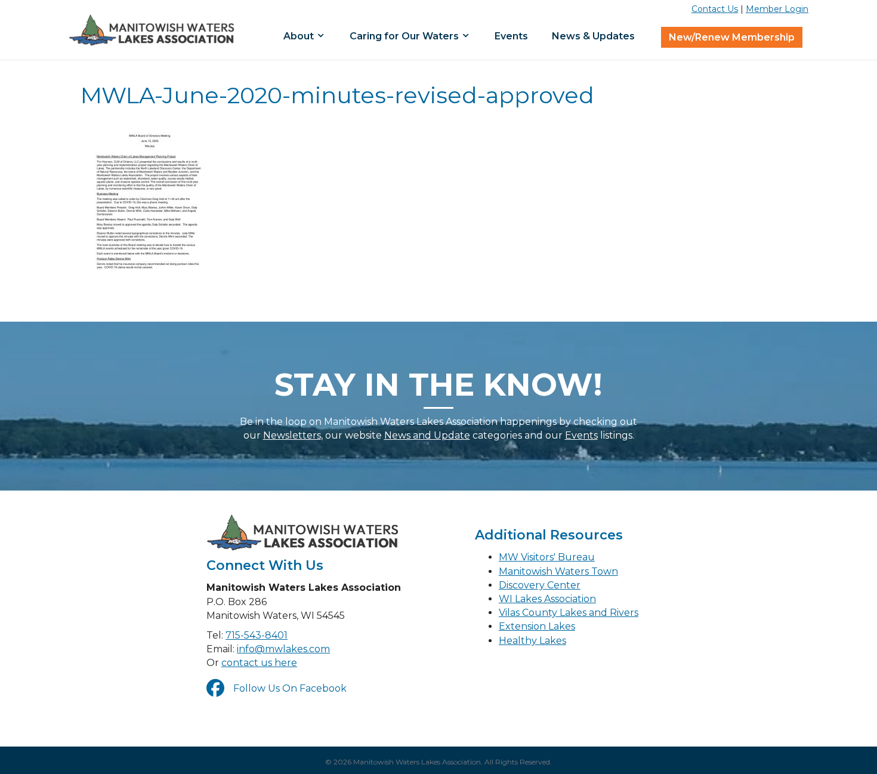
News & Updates (593, 36)
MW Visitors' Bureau (547, 557)
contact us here (259, 662)
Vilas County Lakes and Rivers (568, 612)
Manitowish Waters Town (558, 571)
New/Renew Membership (732, 37)
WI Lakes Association (547, 599)
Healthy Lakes (532, 640)
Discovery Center (539, 585)
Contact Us (714, 9)
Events (511, 36)
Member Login (777, 9)
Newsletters (292, 435)
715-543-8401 (257, 635)
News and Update (427, 435)
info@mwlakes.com (283, 649)
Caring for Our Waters (405, 36)
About (299, 36)
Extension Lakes (537, 626)
